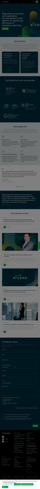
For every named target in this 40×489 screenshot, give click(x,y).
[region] (20, 484)
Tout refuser (17, 484)
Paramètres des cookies (8, 484)
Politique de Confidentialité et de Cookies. (10, 482)
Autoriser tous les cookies (27, 484)
